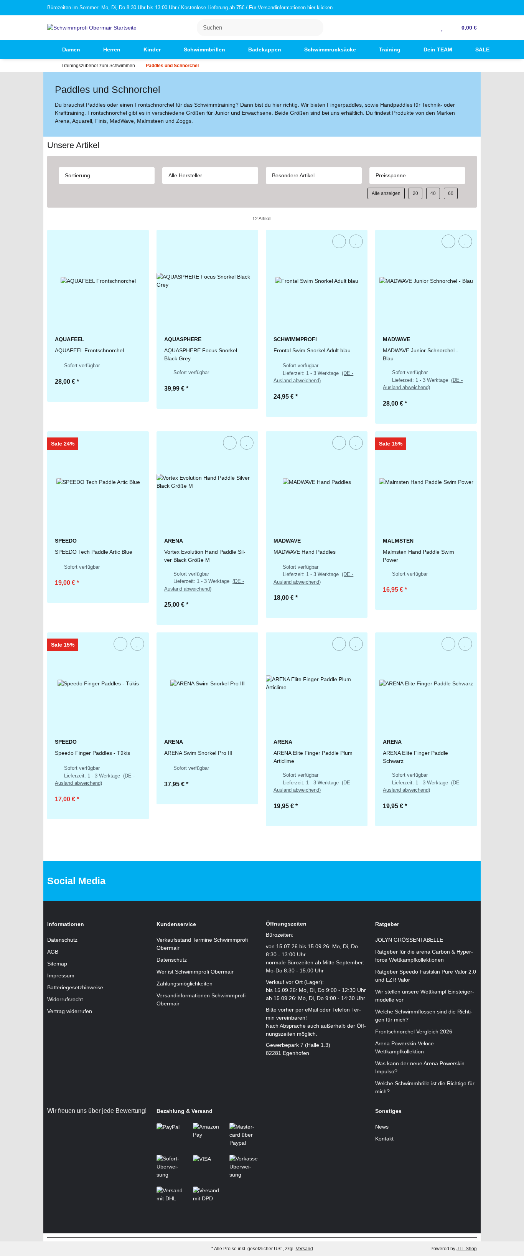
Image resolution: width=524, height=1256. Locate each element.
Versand (304, 1248)
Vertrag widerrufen (69, 1011)
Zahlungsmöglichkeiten (185, 983)
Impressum (60, 975)
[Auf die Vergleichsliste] (339, 241)
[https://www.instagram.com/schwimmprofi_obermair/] (272, 881)
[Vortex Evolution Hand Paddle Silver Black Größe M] (207, 482)
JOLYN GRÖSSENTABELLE (409, 940)
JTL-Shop (466, 1248)
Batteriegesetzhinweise (75, 987)
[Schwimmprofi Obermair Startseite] (92, 27)
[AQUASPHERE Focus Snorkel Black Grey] (207, 281)
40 (433, 193)
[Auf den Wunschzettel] (356, 241)
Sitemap (57, 964)
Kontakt (384, 1139)
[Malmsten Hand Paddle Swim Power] (426, 482)
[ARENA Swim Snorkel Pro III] (207, 683)
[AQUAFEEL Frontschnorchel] (98, 281)
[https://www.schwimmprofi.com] (37, 49)
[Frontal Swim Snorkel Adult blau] (316, 281)
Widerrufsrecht (65, 999)
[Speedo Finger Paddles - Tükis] (98, 683)
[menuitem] (37, 49)
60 (450, 193)
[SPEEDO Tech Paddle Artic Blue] (98, 482)
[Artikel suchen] (313, 27)
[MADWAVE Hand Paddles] (316, 482)
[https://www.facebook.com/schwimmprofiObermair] (248, 881)
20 (415, 193)
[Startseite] (49, 65)
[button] (430, 28)
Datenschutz (62, 940)
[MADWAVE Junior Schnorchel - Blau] (426, 281)
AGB (52, 952)
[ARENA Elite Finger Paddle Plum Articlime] (316, 683)
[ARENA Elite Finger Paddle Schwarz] (426, 683)
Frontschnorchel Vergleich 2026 (413, 1031)
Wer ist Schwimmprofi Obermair (195, 972)
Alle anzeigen (386, 193)
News (382, 1127)
